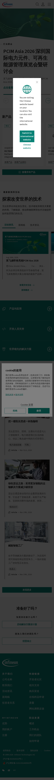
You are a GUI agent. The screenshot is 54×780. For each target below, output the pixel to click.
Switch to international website (27, 136)
